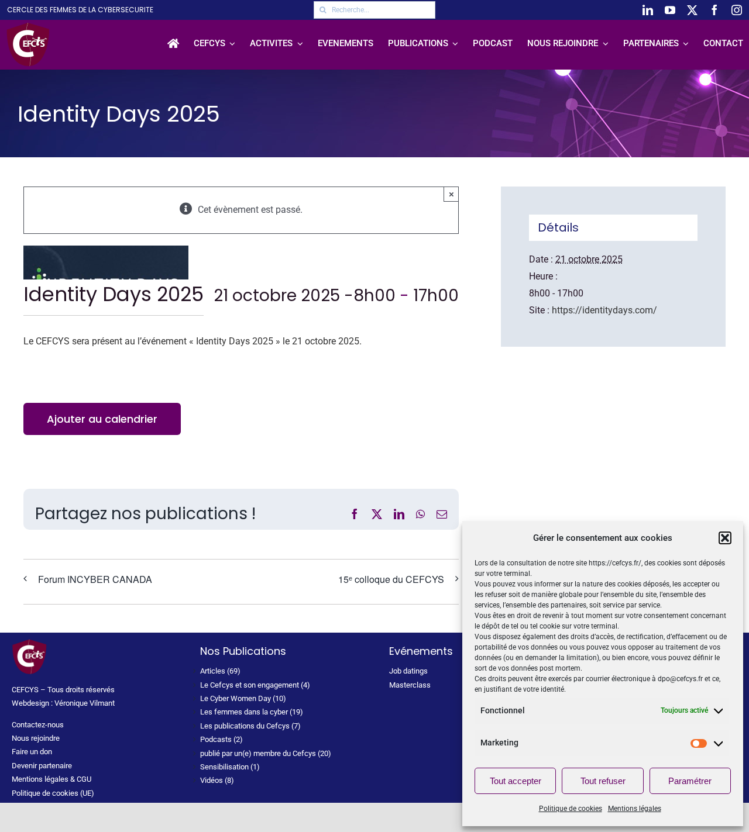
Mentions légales (634, 809)
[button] (725, 538)
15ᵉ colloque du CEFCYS (391, 579)
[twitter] (692, 10)
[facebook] (714, 10)
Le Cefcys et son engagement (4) (255, 685)
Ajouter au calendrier (102, 419)
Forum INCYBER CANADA (95, 579)
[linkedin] (648, 10)
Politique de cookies (570, 809)
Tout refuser (603, 781)
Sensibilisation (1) (230, 766)
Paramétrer (690, 781)
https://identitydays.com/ (604, 310)
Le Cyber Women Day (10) (243, 698)
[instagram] (736, 10)
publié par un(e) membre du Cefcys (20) (265, 753)
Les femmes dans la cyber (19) (251, 711)
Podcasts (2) (221, 739)
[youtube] (670, 10)
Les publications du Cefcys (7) (250, 725)
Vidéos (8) (217, 780)
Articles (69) (220, 671)
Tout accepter (515, 781)
